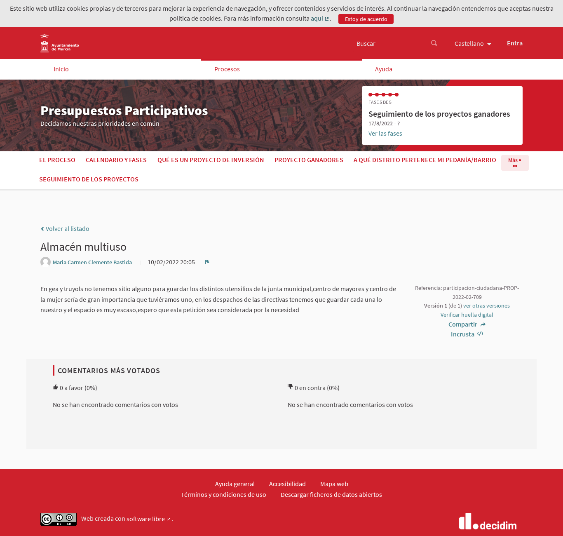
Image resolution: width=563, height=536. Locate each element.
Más (513, 160)
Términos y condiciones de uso (223, 494)
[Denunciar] (207, 262)
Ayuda (383, 69)
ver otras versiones (486, 305)
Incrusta (463, 334)
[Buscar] (434, 43)
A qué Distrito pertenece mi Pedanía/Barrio (425, 159)
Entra (515, 43)
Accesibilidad (287, 484)
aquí (320, 18)
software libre (149, 519)
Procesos (227, 69)
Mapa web (334, 484)
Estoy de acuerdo (366, 19)
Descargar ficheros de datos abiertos (331, 494)
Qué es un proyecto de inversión (210, 159)
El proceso (57, 159)
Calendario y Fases (116, 159)
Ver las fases (385, 133)
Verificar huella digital (467, 314)
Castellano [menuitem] (469, 43)
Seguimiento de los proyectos (88, 179)
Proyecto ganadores (308, 159)
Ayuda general (235, 484)
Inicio (61, 69)
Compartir (463, 324)
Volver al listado (67, 228)
